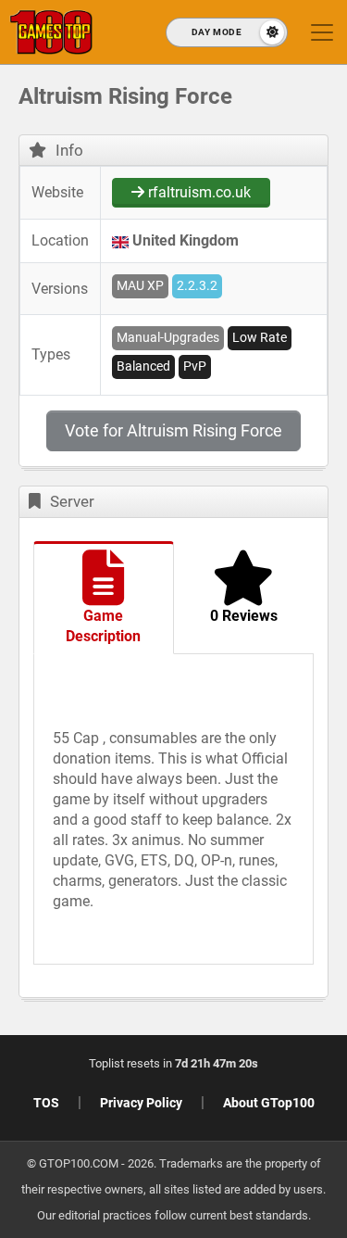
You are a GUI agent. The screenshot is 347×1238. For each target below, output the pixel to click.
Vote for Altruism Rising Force (173, 430)
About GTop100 (269, 1102)
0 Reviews (244, 616)
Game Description (103, 626)
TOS (46, 1102)
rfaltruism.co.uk (197, 192)
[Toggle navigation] (322, 32)
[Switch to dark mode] (227, 32)
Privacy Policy (141, 1102)
